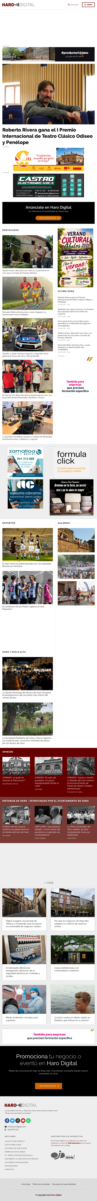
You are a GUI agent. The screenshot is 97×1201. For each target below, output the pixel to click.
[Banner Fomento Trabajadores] (75, 414)
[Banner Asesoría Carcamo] (25, 507)
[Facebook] (7, 1120)
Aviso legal (25, 1184)
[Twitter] (12, 1120)
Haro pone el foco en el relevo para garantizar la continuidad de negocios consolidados (74, 323)
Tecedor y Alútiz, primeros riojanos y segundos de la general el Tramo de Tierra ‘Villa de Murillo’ (25, 354)
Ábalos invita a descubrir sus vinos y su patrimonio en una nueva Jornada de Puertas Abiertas (25, 271)
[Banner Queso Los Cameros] (71, 514)
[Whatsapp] (28, 1120)
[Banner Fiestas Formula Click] (71, 475)
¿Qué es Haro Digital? (15, 1141)
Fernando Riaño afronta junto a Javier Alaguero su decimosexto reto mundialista (24, 313)
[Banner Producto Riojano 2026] (48, 60)
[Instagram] (17, 1120)
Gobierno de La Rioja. (62, 1145)
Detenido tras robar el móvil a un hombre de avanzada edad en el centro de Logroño (76, 311)
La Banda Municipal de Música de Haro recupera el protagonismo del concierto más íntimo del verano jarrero (26, 695)
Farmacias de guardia (15, 1152)
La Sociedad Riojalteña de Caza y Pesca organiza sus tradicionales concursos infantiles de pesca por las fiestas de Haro (26, 740)
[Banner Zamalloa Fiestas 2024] (25, 475)
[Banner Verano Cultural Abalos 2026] (75, 286)
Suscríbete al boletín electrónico (21, 1159)
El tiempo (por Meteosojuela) (19, 1155)
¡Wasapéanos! (11, 1166)
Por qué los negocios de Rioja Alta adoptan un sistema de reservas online (71, 924)
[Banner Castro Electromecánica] (48, 196)
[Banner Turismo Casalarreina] (48, 170)
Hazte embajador (13, 1145)
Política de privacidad (41, 1184)
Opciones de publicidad (16, 1148)
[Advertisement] (48, 27)
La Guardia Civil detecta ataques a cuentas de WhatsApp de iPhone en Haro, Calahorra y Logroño (27, 438)
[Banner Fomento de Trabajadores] (48, 1042)
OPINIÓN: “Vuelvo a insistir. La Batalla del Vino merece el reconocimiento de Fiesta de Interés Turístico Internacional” (80, 783)
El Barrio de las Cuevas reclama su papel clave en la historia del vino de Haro (15, 829)
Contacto (9, 1169)
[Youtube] (23, 1120)
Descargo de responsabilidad (64, 1184)
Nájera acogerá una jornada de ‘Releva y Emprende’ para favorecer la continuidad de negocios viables (24, 924)
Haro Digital (56, 1195)
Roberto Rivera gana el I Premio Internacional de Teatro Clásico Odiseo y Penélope (47, 136)
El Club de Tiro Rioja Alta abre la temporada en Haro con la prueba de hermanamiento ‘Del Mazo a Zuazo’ (27, 396)
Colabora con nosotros (16, 1162)
